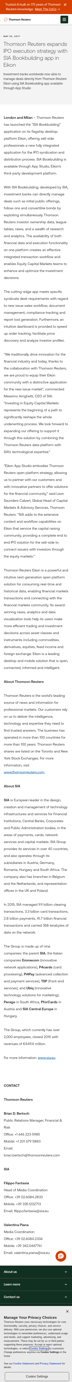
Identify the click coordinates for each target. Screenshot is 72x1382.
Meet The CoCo (45, 9)
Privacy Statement (51, 1363)
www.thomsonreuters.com (24, 772)
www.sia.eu (46, 1058)
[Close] (67, 1311)
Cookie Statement (24, 1363)
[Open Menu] (64, 19)
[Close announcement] (65, 4)
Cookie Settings (39, 1348)
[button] (36, 1272)
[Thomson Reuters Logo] (18, 19)
